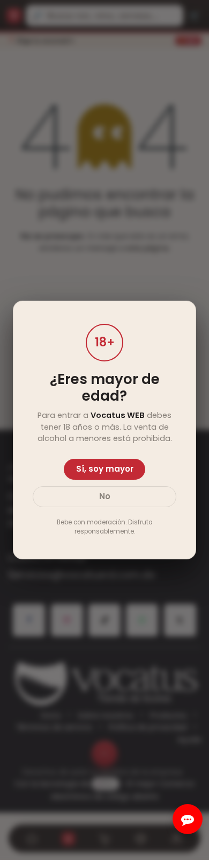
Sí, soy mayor (104, 468)
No (104, 496)
